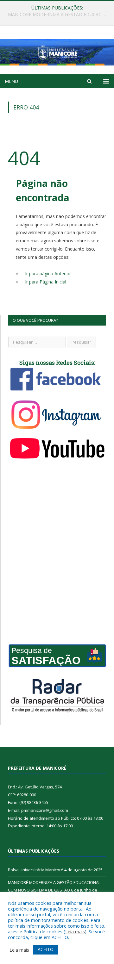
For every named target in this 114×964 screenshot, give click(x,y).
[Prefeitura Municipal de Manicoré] (57, 51)
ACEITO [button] (46, 949)
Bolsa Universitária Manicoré (35, 870)
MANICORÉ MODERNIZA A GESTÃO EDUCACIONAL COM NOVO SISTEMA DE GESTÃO (58, 14)
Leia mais (75, 931)
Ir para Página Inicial (45, 282)
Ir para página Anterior (48, 274)
